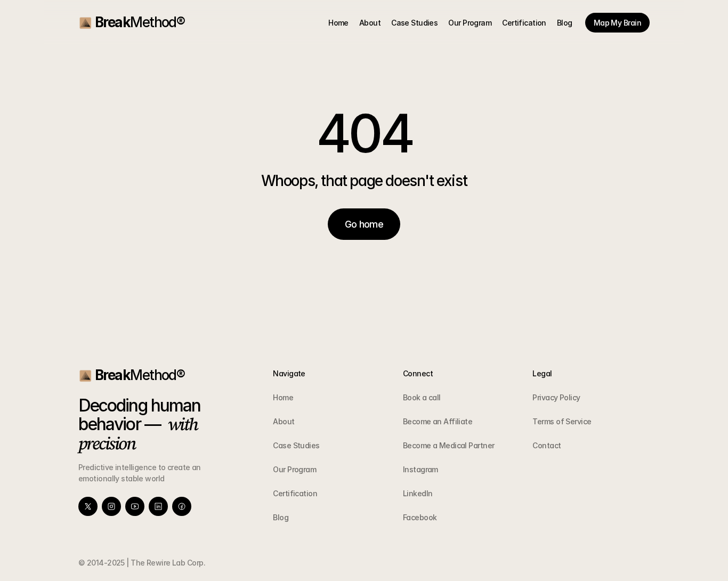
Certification (295, 493)
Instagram (420, 469)
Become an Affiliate (437, 421)
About (283, 421)
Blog (280, 517)
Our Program (294, 469)
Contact (546, 445)
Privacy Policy (556, 397)
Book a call (422, 397)
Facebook (420, 517)
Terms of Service (561, 421)
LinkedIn (418, 493)
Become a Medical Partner (449, 445)
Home (283, 397)
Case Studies (296, 445)
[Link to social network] (88, 506)
